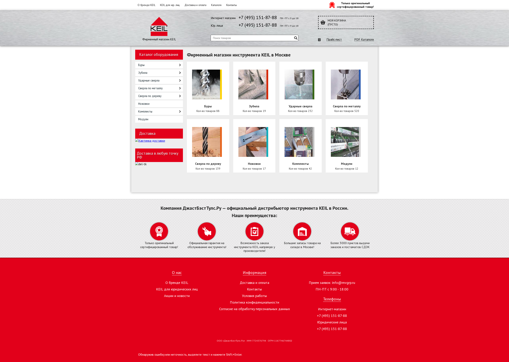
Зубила (142, 73)
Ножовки (144, 104)
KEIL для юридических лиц (177, 289)
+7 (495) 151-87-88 (258, 17)
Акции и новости (177, 295)
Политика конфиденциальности (254, 302)
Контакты (231, 5)
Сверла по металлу (150, 88)
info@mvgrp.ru (343, 282)
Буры (141, 65)
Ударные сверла (148, 80)
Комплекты (145, 111)
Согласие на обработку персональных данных (254, 309)
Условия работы (254, 295)
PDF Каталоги (364, 39)
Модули (143, 119)
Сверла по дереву (149, 96)
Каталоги (216, 5)
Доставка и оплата (195, 5)
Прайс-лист (334, 39)
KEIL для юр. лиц (170, 5)
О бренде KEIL (146, 5)
